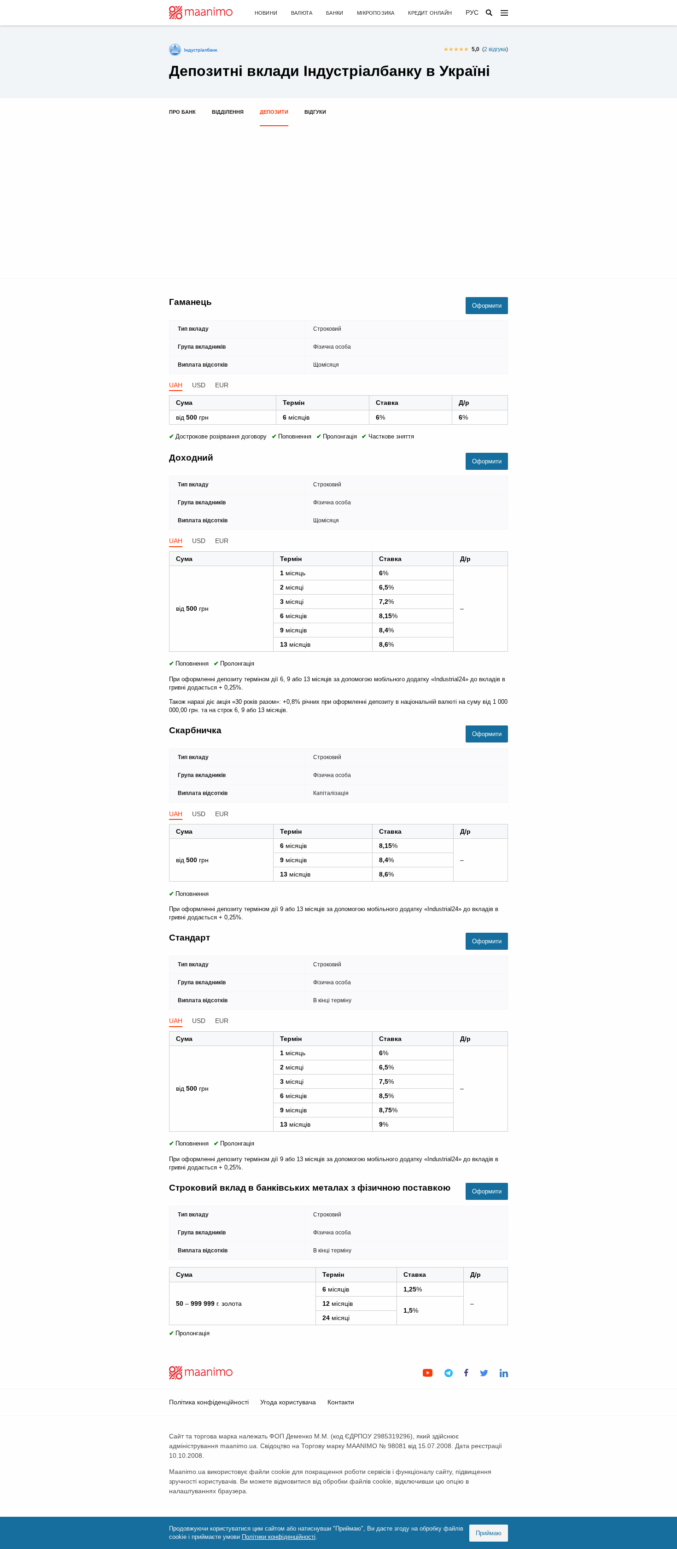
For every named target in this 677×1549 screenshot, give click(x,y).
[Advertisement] (338, 198)
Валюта (301, 13)
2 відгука (495, 49)
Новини (266, 13)
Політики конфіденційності (278, 1536)
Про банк (182, 112)
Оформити (487, 305)
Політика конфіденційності (209, 1402)
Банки (334, 13)
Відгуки (315, 112)
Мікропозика (375, 13)
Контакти (340, 1402)
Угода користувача (288, 1402)
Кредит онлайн (430, 13)
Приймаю (489, 1533)
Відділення (228, 112)
